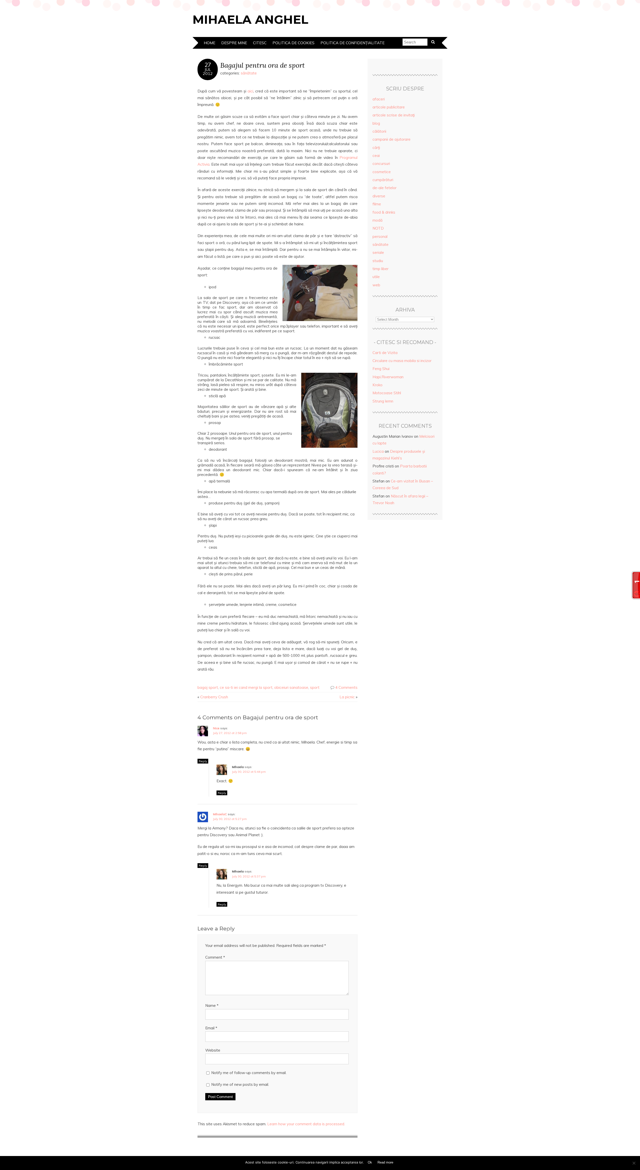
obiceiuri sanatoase (291, 687)
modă (377, 220)
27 (207, 64)
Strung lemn (382, 401)
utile (376, 276)
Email (211, 1028)
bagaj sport (208, 687)
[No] (633, 1163)
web (376, 285)
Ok (370, 1162)
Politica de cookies (293, 42)
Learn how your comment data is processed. (306, 1124)
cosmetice (381, 171)
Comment (215, 957)
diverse (378, 196)
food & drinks (383, 212)
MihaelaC (220, 814)
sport (315, 687)
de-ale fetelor (384, 187)
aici (250, 91)
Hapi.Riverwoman (388, 377)
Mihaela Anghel (250, 19)
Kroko (377, 385)
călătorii (379, 131)
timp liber (380, 268)
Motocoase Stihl (386, 392)
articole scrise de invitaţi (393, 115)
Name (211, 1005)
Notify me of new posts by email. (240, 1084)
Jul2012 (208, 71)
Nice (216, 728)
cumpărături (382, 179)
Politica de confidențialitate (352, 42)
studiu (377, 260)
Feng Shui (381, 368)
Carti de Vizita (385, 352)
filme (376, 204)
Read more (385, 1162)
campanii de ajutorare (391, 139)
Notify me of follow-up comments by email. (248, 1072)
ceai (376, 155)
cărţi (376, 147)
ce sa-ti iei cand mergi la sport (246, 687)
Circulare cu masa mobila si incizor (402, 360)
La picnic (347, 697)
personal (380, 236)
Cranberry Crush (214, 697)
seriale (378, 252)
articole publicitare (388, 107)
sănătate (249, 73)
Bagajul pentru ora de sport (262, 65)
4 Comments (346, 687)
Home (209, 42)
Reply (203, 761)
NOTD (378, 228)
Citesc (259, 42)
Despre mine (234, 42)
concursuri (381, 163)
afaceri (378, 99)
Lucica (378, 451)
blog (376, 123)
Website (212, 1050)
